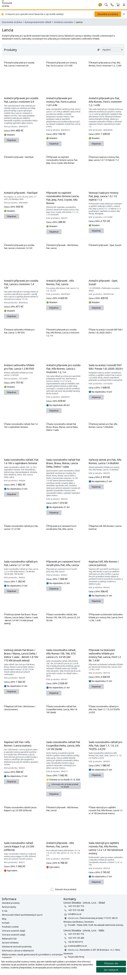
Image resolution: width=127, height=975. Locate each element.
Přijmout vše (111, 963)
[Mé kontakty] (112, 4)
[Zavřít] (124, 14)
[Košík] (118, 4)
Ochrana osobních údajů (13, 930)
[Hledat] (106, 4)
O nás (4, 910)
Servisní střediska (10, 942)
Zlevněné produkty (107, 14)
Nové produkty (9, 907)
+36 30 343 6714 (75, 942)
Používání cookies (10, 926)
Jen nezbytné (111, 969)
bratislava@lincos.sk (77, 945)
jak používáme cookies (24, 964)
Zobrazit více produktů (65, 889)
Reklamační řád (9, 938)
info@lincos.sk (74, 914)
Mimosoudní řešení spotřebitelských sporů (22, 914)
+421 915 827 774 (76, 906)
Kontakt (5, 922)
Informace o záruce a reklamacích (18, 950)
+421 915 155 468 (76, 910)
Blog (4, 918)
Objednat (11, 140)
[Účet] (124, 4)
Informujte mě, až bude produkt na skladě (64, 785)
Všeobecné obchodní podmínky (17, 946)
